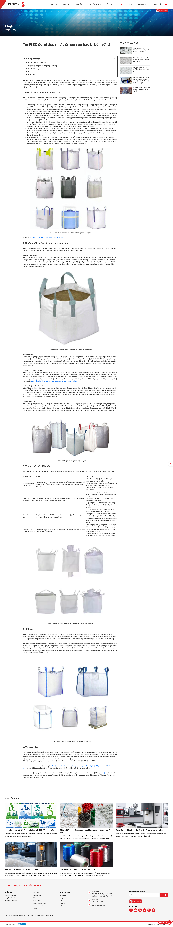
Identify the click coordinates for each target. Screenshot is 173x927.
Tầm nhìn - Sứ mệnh (10, 895)
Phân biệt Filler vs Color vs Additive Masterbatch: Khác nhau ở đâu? (84, 831)
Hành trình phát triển (11, 900)
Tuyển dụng (142, 4)
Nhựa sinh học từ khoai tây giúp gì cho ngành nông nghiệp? (141, 89)
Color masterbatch (38, 898)
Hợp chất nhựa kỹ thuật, (88, 766)
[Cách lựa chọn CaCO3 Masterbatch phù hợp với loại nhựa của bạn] (126, 50)
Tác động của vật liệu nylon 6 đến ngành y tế (77, 869)
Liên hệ (154, 4)
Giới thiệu (66, 4)
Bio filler (35, 908)
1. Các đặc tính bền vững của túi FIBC (39, 62)
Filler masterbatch (38, 906)
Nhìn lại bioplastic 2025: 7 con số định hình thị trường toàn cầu (29, 830)
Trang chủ (53, 4)
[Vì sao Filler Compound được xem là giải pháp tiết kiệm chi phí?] (126, 60)
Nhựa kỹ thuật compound (40, 903)
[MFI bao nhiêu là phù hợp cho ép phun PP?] (31, 855)
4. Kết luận (29, 72)
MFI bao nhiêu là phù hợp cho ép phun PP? (21, 869)
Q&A (130, 4)
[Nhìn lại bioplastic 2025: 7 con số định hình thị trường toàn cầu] (31, 815)
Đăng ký (164, 895)
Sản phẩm (79, 4)
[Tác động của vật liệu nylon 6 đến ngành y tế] (86, 855)
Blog (121, 4)
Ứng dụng (110, 4)
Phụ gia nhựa (76, 766)
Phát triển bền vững (94, 4)
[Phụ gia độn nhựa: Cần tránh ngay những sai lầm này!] (126, 70)
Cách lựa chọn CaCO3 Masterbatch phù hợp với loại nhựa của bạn (141, 49)
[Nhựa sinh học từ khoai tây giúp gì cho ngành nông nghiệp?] (126, 90)
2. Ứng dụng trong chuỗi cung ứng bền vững (41, 66)
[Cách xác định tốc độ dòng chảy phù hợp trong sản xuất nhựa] (142, 815)
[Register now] (169, 922)
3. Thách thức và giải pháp (35, 69)
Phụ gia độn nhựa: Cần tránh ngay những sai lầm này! (141, 69)
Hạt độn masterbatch (58, 766)
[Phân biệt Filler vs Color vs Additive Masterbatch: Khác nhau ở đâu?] (86, 815)
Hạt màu (68, 766)
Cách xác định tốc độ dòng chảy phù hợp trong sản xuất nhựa (139, 830)
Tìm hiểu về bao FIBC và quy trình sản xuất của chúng (46, 237)
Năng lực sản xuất (10, 898)
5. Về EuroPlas (31, 75)
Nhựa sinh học (100, 766)
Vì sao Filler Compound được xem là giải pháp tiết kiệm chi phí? (141, 59)
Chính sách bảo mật (162, 924)
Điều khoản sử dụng (149, 924)
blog (103, 773)
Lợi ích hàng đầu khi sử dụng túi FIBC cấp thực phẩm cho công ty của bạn (54, 381)
